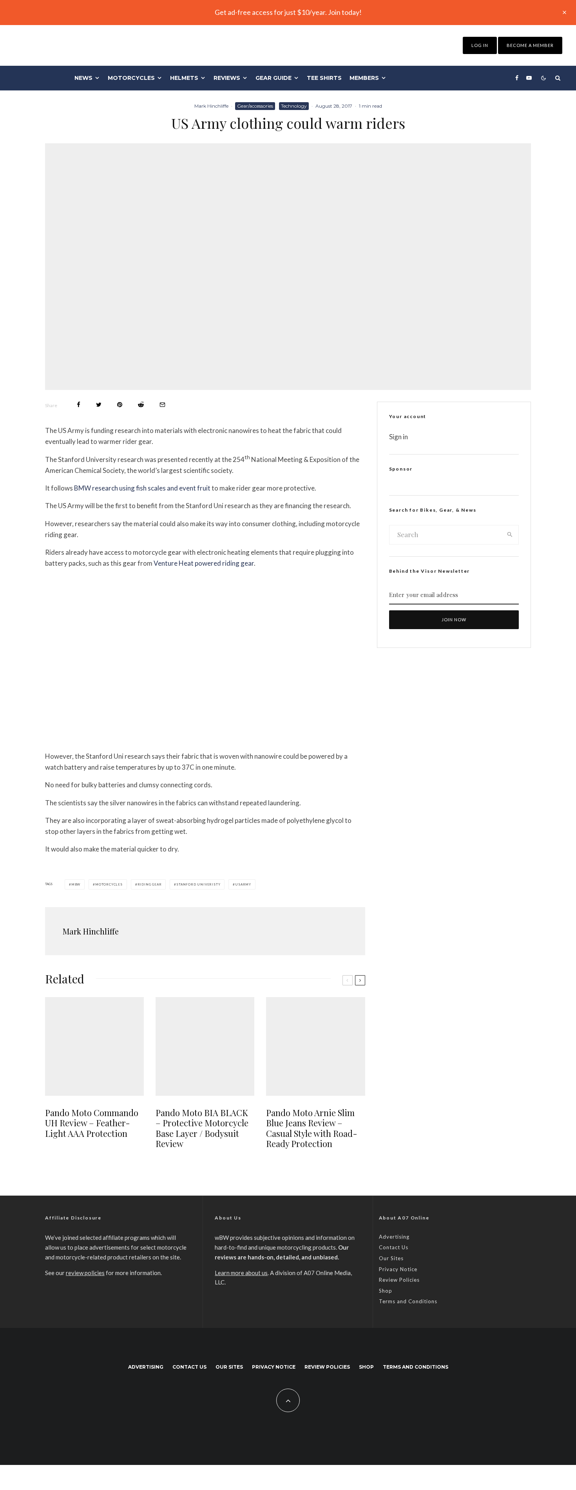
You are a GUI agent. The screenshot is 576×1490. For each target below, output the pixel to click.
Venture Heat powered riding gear (204, 563)
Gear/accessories (255, 106)
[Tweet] (98, 405)
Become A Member (530, 45)
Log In (479, 45)
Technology (294, 106)
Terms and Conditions (408, 1301)
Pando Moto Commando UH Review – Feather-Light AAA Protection (91, 1123)
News (83, 77)
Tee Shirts (324, 77)
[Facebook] (516, 78)
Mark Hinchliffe (211, 106)
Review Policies (399, 1280)
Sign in (398, 437)
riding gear (150, 884)
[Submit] (141, 405)
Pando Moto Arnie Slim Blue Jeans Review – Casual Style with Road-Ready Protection (311, 1128)
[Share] (78, 405)
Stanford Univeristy (198, 884)
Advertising (394, 1237)
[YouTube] (529, 78)
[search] (510, 534)
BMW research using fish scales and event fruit (142, 488)
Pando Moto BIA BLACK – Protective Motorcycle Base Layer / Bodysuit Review (202, 1128)
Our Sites (391, 1258)
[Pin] (119, 405)
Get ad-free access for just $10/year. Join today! (288, 12)
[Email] (162, 405)
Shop (385, 1291)
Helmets (184, 77)
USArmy (243, 884)
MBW (75, 884)
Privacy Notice (398, 1269)
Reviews (227, 77)
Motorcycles (131, 77)
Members (364, 77)
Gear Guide (273, 77)
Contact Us (393, 1247)
